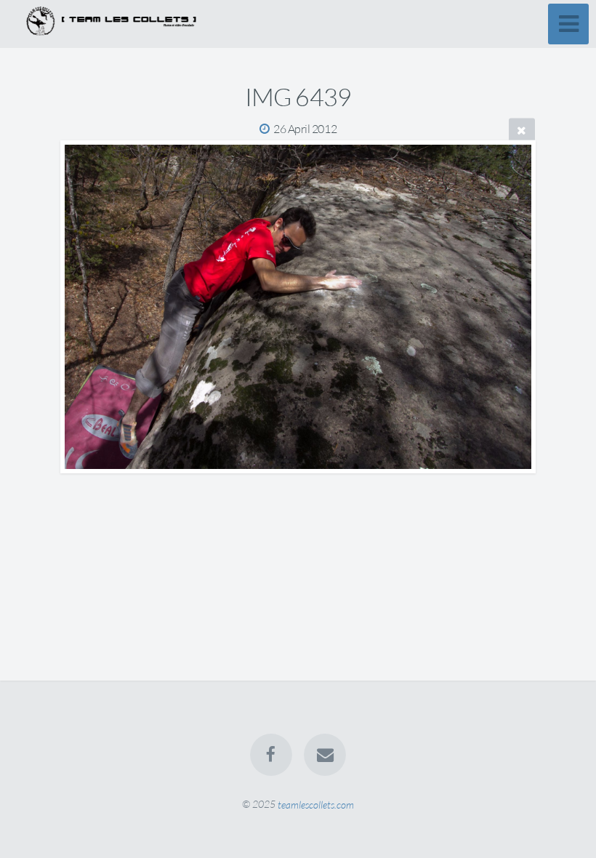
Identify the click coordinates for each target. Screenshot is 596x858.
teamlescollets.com (316, 804)
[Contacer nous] (325, 755)
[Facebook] (271, 755)
